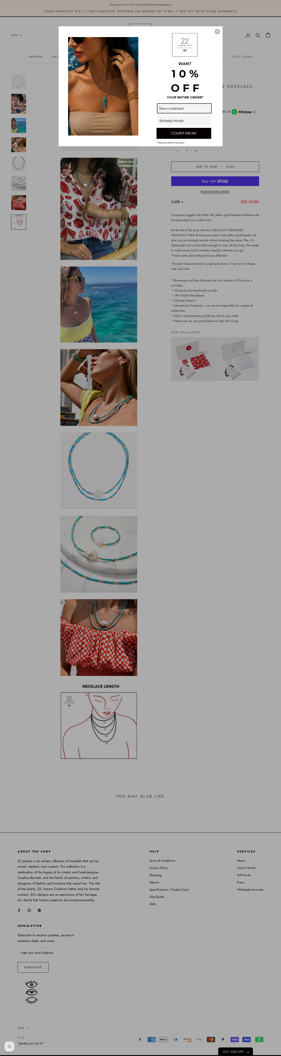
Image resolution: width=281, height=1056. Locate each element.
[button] (217, 31)
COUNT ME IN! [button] (183, 133)
